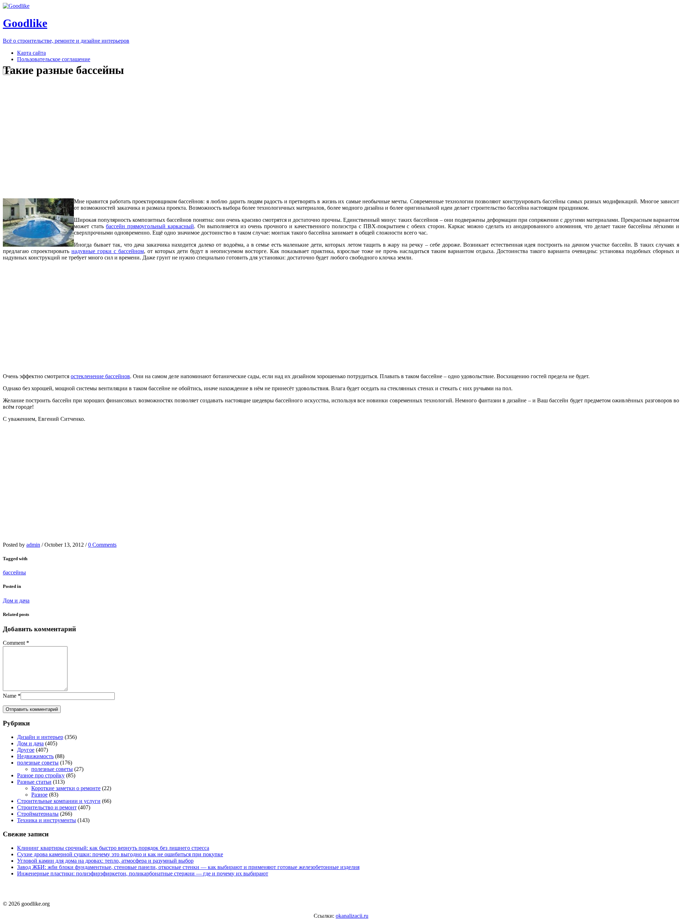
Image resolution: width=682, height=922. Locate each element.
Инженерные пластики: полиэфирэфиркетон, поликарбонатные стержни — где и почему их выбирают (142, 873)
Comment (14, 643)
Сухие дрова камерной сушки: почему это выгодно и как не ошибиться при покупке (120, 854)
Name (9, 696)
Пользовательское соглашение (53, 59)
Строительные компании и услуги (59, 801)
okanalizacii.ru (352, 916)
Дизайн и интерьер (40, 737)
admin (33, 545)
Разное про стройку (41, 775)
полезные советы (38, 763)
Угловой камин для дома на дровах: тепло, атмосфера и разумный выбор (105, 861)
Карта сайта (31, 53)
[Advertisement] (136, 138)
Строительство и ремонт (47, 807)
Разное (39, 795)
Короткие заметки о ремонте (66, 788)
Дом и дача (16, 600)
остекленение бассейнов (100, 376)
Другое (25, 750)
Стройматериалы (38, 814)
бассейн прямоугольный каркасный (150, 226)
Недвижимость (35, 756)
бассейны (14, 572)
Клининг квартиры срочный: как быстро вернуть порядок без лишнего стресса (113, 848)
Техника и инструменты (46, 820)
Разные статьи (34, 782)
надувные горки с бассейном (107, 251)
